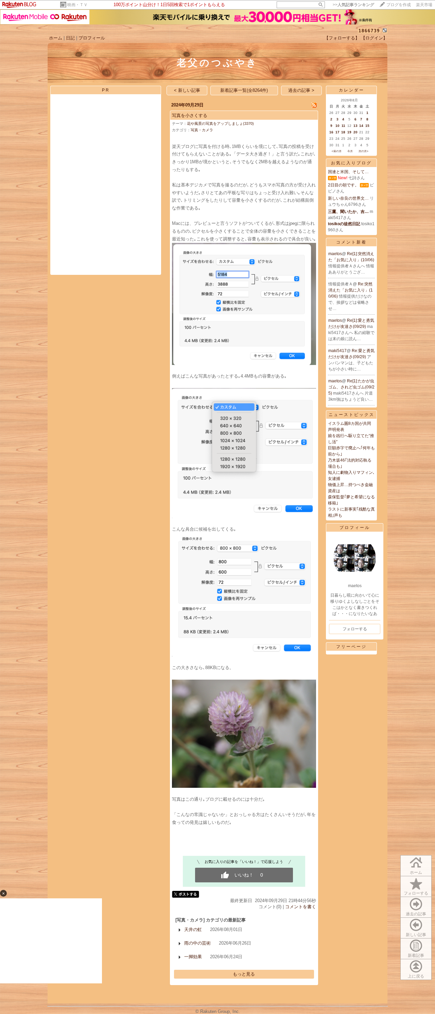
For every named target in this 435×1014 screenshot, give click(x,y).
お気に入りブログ (351, 163)
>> (353, 4)
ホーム (55, 37)
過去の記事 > (301, 90)
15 (367, 126)
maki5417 (337, 350)
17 (337, 132)
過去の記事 (416, 914)
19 (349, 132)
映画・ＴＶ (77, 4)
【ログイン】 (374, 37)
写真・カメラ (202, 130)
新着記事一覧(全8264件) (244, 90)
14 (361, 126)
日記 (70, 37)
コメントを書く (300, 906)
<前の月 (337, 151)
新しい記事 (416, 934)
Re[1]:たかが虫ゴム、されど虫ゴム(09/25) (351, 387)
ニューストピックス (352, 414)
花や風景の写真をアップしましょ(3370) (220, 123)
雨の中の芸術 (197, 943)
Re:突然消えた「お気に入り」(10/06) (350, 290)
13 (355, 126)
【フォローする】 (342, 37)
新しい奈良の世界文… (348, 198)
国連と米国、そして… (348, 171)
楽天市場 (424, 4)
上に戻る (416, 976)
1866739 (369, 30)
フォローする (416, 893)
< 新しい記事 (187, 90)
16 (331, 132)
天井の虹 (193, 929)
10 (337, 126)
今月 (350, 151)
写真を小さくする (189, 115)
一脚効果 (193, 956)
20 (355, 132)
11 (343, 126)
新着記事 (416, 955)
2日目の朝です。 (343, 185)
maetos (335, 253)
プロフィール (92, 37)
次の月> (363, 151)
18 (343, 132)
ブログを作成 (398, 4)
